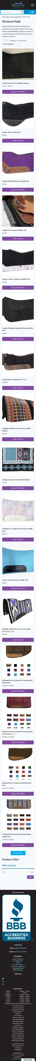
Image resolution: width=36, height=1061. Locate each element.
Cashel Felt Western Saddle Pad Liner (15, 83)
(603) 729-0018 (20, 948)
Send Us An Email (20, 952)
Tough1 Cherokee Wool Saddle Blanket (16, 480)
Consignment (18, 961)
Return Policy (18, 970)
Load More (18, 853)
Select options (18, 92)
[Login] (26, 12)
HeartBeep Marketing (18, 1058)
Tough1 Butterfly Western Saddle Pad (15, 181)
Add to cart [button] (18, 141)
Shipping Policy (18, 968)
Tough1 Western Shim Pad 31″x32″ (14, 379)
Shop (18, 963)
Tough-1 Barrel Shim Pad (11, 132)
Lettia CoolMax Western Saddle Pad (15, 580)
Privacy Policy (18, 964)
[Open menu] (32, 5)
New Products (18, 959)
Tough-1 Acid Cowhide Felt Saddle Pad (16, 279)
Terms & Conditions (18, 966)
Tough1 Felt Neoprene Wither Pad (14, 230)
